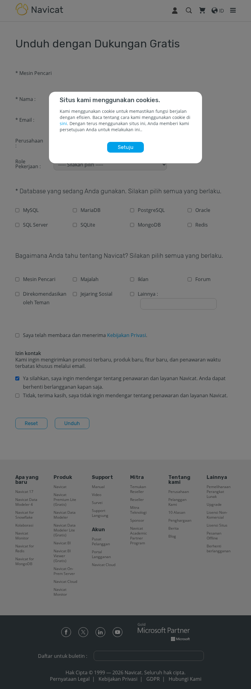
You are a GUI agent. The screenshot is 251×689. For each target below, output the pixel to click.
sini (63, 123)
